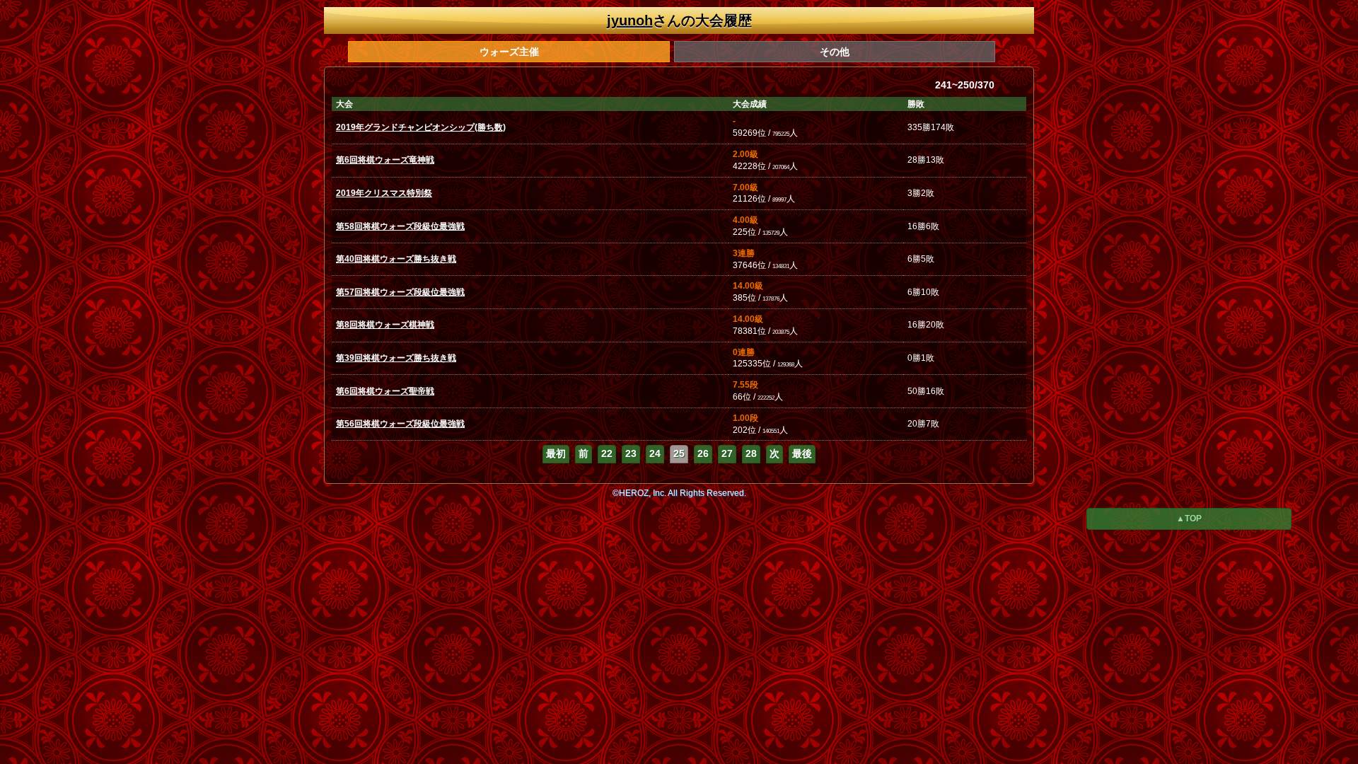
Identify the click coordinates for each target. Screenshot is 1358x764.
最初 (556, 453)
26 (703, 453)
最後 (802, 453)
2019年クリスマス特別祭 (384, 193)
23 (631, 453)
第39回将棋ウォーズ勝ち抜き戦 (396, 358)
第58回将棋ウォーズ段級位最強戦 (400, 226)
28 (751, 453)
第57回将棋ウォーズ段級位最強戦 (400, 292)
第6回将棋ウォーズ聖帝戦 (385, 391)
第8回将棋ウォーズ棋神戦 (385, 325)
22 (607, 453)
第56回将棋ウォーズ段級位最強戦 (400, 424)
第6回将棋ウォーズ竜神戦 (385, 160)
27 (727, 453)
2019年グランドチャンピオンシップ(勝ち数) (421, 127)
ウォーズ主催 (509, 51)
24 (655, 453)
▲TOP (1189, 518)
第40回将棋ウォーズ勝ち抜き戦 (396, 259)
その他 (834, 51)
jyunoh (630, 20)
